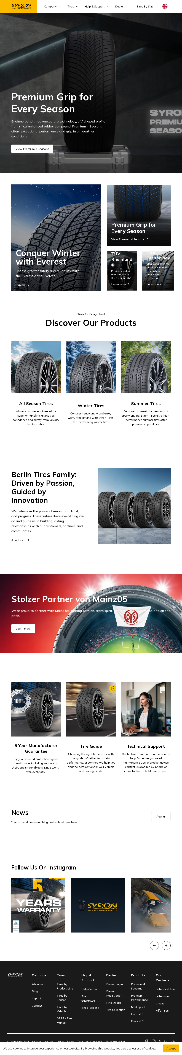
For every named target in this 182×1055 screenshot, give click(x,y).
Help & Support (95, 6)
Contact (37, 1005)
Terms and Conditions (90, 1041)
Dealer (119, 6)
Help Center (89, 989)
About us (37, 984)
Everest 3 (137, 1014)
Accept (171, 1048)
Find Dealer (113, 1002)
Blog (35, 991)
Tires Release (90, 1007)
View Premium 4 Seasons (32, 149)
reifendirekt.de (165, 989)
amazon (161, 1003)
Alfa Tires (162, 1010)
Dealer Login (114, 984)
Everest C (137, 1021)
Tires (70, 6)
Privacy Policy (66, 1041)
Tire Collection (115, 1010)
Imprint (36, 998)
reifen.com (163, 996)
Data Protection (115, 1041)
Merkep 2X (138, 1007)
